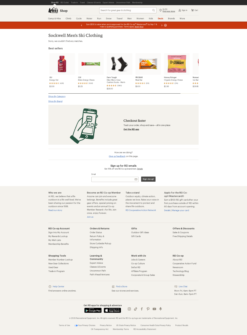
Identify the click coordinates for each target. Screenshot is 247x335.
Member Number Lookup (60, 259)
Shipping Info (96, 247)
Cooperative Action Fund (184, 263)
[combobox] (127, 10)
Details (140, 169)
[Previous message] (81, 25)
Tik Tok (136, 309)
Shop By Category (56, 96)
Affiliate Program (139, 271)
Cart (196, 10)
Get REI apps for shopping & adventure (103, 305)
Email (93, 174)
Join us (90, 217)
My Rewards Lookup (58, 236)
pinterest (148, 309)
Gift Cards (136, 236)
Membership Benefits (58, 244)
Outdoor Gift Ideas (140, 232)
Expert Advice (96, 263)
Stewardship (178, 275)
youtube (154, 309)
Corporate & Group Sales (143, 275)
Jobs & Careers (138, 259)
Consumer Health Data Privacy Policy (155, 325)
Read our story (55, 210)
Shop (63, 10)
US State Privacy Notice (126, 325)
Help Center (58, 286)
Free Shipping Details (183, 236)
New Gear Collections (58, 263)
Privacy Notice (106, 325)
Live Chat (183, 286)
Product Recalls (181, 325)
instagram (129, 309)
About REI (177, 259)
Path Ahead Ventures (100, 274)
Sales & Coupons (181, 232)
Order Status (96, 232)
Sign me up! (148, 179)
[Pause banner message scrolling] (165, 25)
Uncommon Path (98, 270)
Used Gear (53, 267)
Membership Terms (121, 329)
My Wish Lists (54, 240)
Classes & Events (98, 267)
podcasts (160, 309)
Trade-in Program (56, 271)
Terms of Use (64, 325)
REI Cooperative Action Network (141, 210)
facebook (142, 309)
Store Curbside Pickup (100, 243)
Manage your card (180, 210)
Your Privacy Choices (86, 325)
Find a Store (121, 286)
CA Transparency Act (99, 329)
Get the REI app (131, 129)
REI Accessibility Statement (145, 329)
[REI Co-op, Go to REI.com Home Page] (53, 10)
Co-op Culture (138, 263)
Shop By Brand (55, 101)
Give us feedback (117, 156)
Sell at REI (135, 267)
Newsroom (178, 267)
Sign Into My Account (58, 232)
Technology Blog (181, 271)
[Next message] (161, 25)
